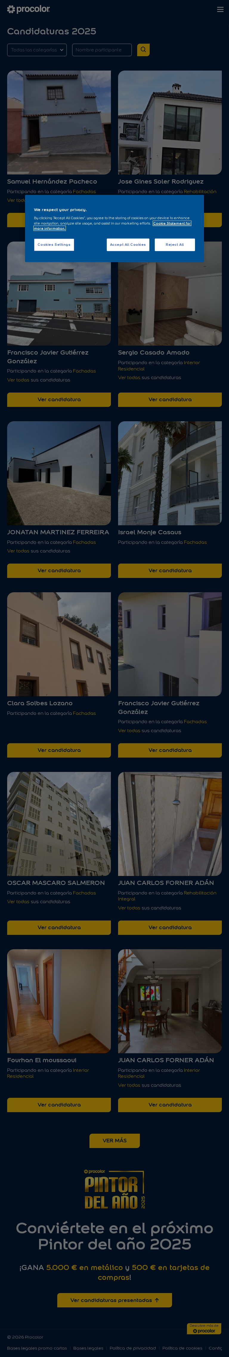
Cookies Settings (54, 244)
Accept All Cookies (128, 244)
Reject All (175, 244)
